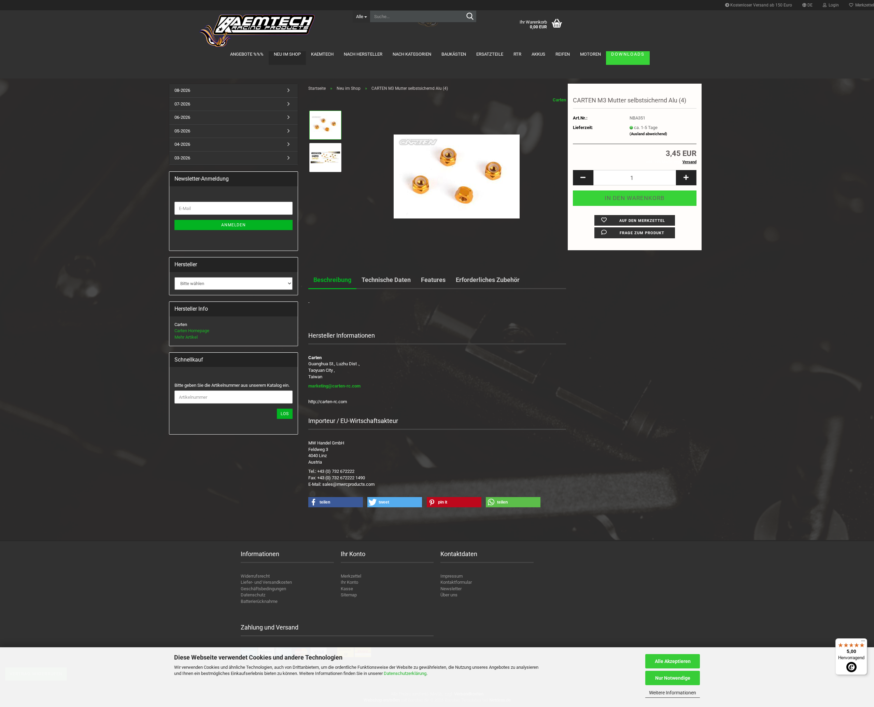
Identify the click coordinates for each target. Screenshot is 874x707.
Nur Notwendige (672, 678)
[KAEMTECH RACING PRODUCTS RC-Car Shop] (258, 30)
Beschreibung (332, 279)
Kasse (347, 588)
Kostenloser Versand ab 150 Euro (760, 5)
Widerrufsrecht (255, 576)
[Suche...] (470, 17)
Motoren (590, 54)
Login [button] (833, 5)
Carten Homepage (191, 330)
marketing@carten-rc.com (334, 385)
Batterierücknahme (259, 601)
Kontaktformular (456, 582)
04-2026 (182, 144)
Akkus (538, 54)
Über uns (448, 594)
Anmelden (233, 225)
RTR (517, 54)
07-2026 (182, 104)
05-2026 (182, 130)
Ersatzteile (489, 54)
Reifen (562, 54)
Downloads (628, 54)
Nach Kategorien (412, 54)
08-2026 (182, 90)
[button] (807, 5)
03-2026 (182, 157)
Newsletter (451, 588)
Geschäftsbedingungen (263, 588)
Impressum (451, 576)
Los (285, 413)
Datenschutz (253, 594)
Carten (559, 99)
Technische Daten (386, 279)
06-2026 (182, 117)
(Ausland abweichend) (648, 134)
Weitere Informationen (672, 692)
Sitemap (349, 594)
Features (433, 279)
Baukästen (453, 54)
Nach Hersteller (363, 54)
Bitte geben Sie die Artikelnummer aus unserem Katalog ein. (232, 385)
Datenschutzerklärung (405, 673)
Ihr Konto (349, 582)
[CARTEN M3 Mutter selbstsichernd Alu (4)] (457, 173)
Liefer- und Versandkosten (266, 582)
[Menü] (863, 642)
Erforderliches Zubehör (488, 279)
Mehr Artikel (186, 337)
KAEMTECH (322, 54)
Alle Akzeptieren (673, 661)
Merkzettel (351, 576)
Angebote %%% (247, 54)
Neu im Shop (287, 54)
